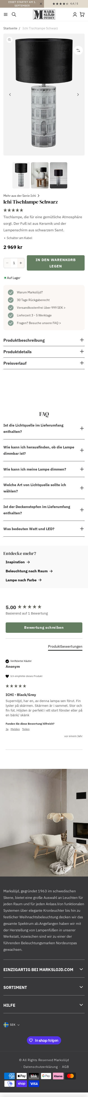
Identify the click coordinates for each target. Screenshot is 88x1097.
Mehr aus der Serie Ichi (19, 196)
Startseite (10, 28)
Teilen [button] (26, 729)
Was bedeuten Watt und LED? (28, 528)
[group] (44, 607)
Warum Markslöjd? (30, 292)
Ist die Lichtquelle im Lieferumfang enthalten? (33, 428)
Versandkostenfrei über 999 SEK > (41, 308)
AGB (65, 1067)
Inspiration (15, 562)
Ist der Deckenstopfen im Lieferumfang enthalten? (36, 509)
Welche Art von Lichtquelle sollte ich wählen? (34, 487)
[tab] (65, 647)
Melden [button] (15, 729)
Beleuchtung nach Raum (27, 571)
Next (77, 94)
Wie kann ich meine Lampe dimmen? (34, 469)
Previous (10, 94)
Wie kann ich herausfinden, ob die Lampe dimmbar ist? (38, 450)
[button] (6, 14)
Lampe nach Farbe (21, 580)
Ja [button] (7, 729)
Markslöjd (61, 1060)
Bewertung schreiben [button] (44, 627)
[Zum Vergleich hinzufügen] (78, 50)
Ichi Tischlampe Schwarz (40, 28)
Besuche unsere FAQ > (45, 323)
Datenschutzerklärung (40, 1067)
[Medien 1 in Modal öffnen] (44, 94)
